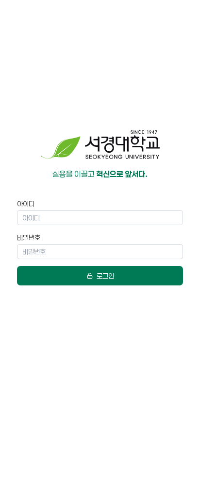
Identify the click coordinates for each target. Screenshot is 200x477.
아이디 (25, 203)
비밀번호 (28, 237)
